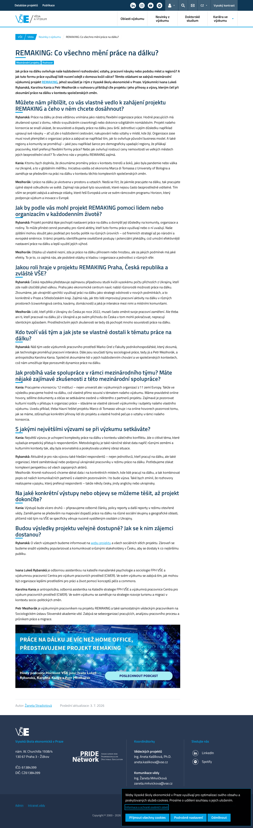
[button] (133, 5)
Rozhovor (47, 62)
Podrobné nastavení (188, 817)
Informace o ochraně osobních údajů (146, 807)
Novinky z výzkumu (162, 18)
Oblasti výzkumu (132, 18)
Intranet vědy (36, 805)
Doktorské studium (192, 18)
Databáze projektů (26, 5)
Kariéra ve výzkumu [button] (220, 18)
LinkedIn (208, 752)
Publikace (48, 5)
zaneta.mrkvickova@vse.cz (153, 783)
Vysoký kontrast (224, 5)
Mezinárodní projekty (28, 62)
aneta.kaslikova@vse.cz (151, 761)
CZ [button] (202, 5)
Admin (19, 805)
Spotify (207, 761)
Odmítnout (219, 817)
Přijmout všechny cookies (147, 817)
